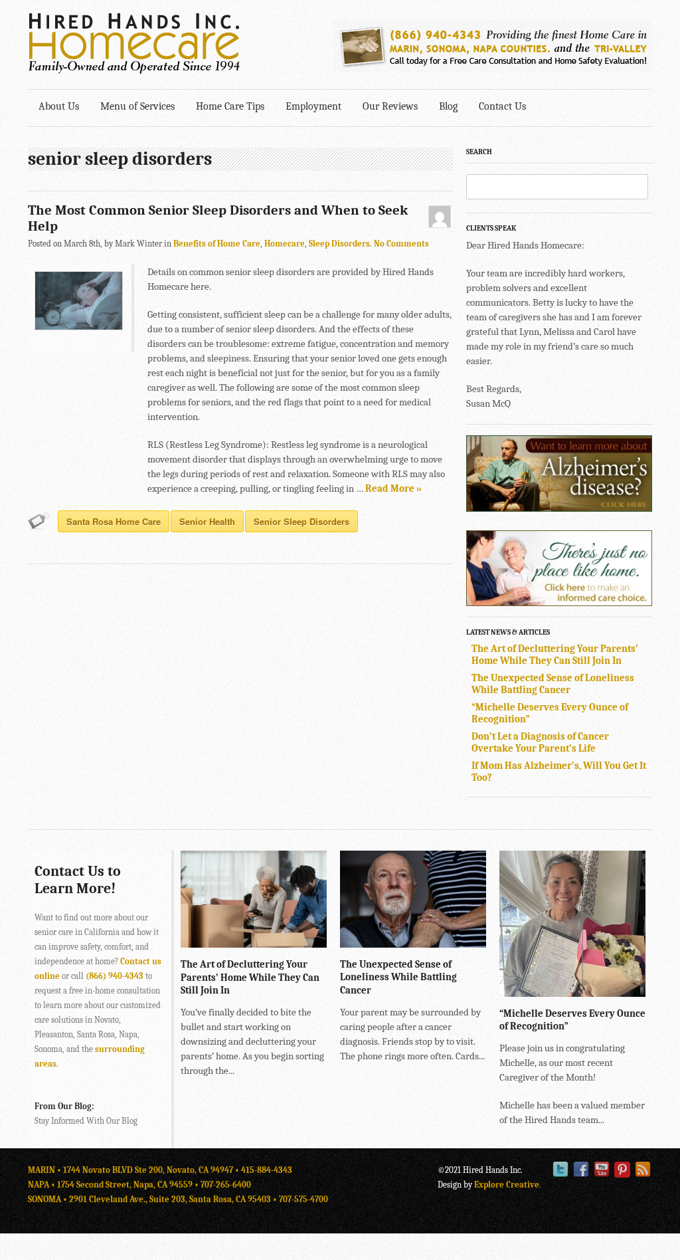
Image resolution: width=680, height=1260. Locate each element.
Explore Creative (506, 1185)
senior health (207, 521)
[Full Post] (320, 941)
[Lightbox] (306, 941)
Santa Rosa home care (113, 521)
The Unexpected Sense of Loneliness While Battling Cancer (552, 684)
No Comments (401, 244)
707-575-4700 (303, 1199)
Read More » (393, 488)
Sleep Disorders (339, 244)
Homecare (284, 244)
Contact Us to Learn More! (78, 880)
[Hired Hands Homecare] (134, 71)
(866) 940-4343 (114, 976)
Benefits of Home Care (216, 244)
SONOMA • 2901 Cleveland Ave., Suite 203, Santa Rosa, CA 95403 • (153, 1199)
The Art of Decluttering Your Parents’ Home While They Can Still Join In (554, 655)
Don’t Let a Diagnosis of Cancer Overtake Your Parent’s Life (540, 742)
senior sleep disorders (301, 521)
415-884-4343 (266, 1170)
